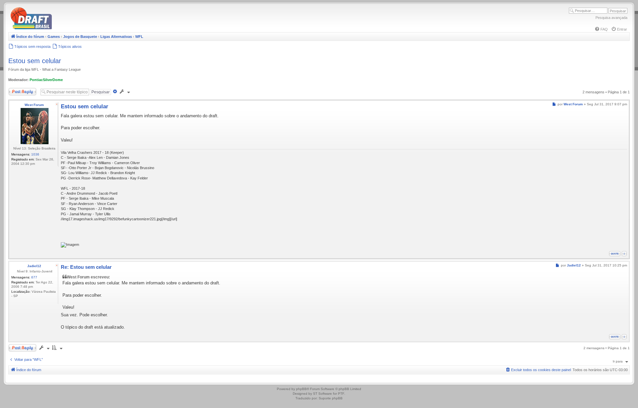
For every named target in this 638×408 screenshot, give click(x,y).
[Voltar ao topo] (624, 253)
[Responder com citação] (615, 253)
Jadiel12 (34, 266)
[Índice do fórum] (59, 28)
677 (34, 277)
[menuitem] (601, 29)
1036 (35, 154)
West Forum (34, 105)
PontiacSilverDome (46, 80)
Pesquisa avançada (611, 18)
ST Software (322, 393)
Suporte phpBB (331, 398)
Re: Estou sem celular (86, 267)
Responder (17, 90)
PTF (341, 393)
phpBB (301, 389)
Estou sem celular (34, 60)
